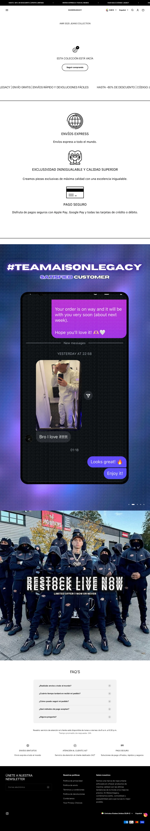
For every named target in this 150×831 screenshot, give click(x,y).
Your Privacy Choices (72, 803)
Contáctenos (69, 798)
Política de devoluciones (74, 794)
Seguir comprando (75, 67)
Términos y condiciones (73, 790)
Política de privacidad (73, 781)
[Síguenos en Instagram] (7, 813)
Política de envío (70, 785)
